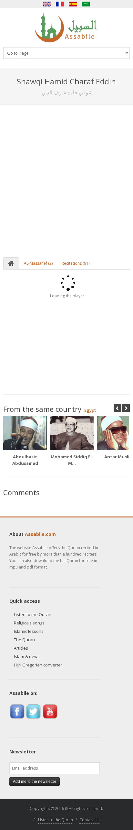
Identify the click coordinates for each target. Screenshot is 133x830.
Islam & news (27, 656)
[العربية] (85, 4)
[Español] (72, 4)
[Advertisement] (66, 174)
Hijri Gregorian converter (38, 665)
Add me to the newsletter (34, 781)
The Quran (24, 640)
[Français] (60, 4)
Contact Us (89, 820)
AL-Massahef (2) (38, 263)
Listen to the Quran (32, 614)
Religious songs (29, 623)
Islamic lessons (29, 631)
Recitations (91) (75, 263)
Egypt (90, 410)
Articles (21, 648)
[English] (47, 4)
